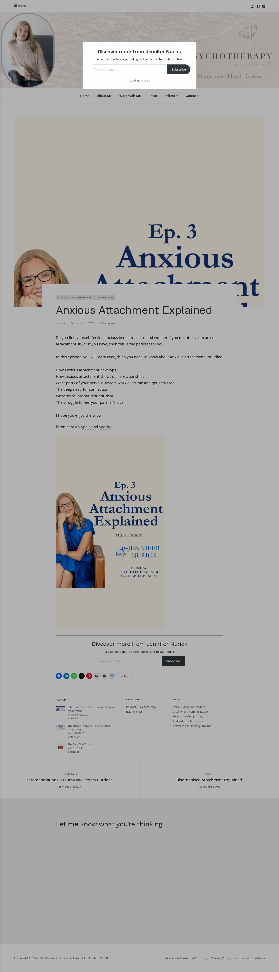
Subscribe (179, 69)
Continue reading (139, 80)
